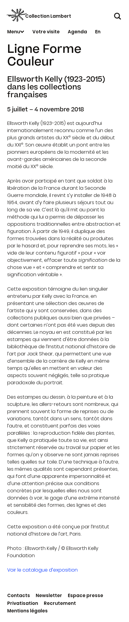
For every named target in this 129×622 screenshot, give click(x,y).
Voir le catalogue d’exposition (42, 569)
